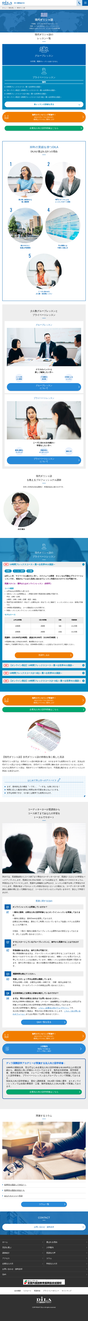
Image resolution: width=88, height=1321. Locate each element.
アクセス (6, 1258)
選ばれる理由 (51, 1242)
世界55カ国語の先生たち (14, 1190)
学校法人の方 (51, 1264)
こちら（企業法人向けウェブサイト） (54, 1008)
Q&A (4, 1274)
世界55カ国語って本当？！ (15, 1185)
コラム (49, 1258)
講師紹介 (6, 1253)
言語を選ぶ (6, 1247)
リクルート (27, 1291)
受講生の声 (50, 1253)
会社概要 (17, 1291)
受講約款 (37, 1291)
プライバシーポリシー (51, 1291)
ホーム (5, 1242)
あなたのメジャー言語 (13, 1196)
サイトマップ (66, 1291)
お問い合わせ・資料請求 (44, 1227)
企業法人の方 (7, 1264)
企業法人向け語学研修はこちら (44, 128)
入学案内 (50, 1247)
